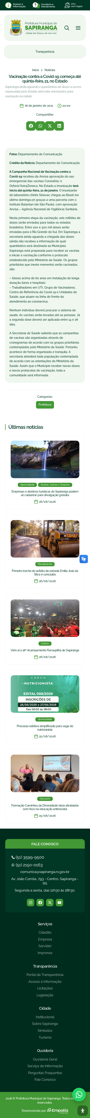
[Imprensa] (45, 954)
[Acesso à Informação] (45, 983)
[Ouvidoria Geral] (45, 1061)
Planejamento (45, 564)
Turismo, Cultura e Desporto (55, 485)
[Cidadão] (45, 934)
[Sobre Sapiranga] (45, 1025)
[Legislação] (45, 996)
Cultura (45, 643)
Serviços (45, 924)
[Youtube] (59, 902)
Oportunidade (27, 485)
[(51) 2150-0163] (28, 865)
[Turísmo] (45, 1039)
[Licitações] (45, 990)
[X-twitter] (50, 902)
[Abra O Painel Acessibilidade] (82, 1110)
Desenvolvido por (34, 1110)
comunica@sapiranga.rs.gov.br (44, 872)
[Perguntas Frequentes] (45, 1074)
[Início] (35, 70)
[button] (31, 126)
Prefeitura (45, 404)
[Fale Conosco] (45, 1081)
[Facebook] (40, 902)
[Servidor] (45, 947)
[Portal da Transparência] (45, 976)
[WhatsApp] (79, 1094)
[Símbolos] (45, 1032)
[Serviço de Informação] (45, 1067)
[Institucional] (45, 1018)
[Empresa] (45, 941)
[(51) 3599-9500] (28, 857)
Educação (45, 799)
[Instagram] (30, 902)
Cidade (45, 1008)
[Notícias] (50, 70)
